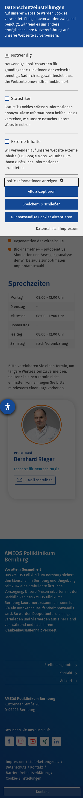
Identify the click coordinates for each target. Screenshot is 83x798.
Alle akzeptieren (41, 191)
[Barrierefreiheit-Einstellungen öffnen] (7, 406)
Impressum (69, 228)
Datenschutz (46, 228)
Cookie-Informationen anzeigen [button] (31, 181)
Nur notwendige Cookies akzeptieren (41, 217)
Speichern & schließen (41, 204)
